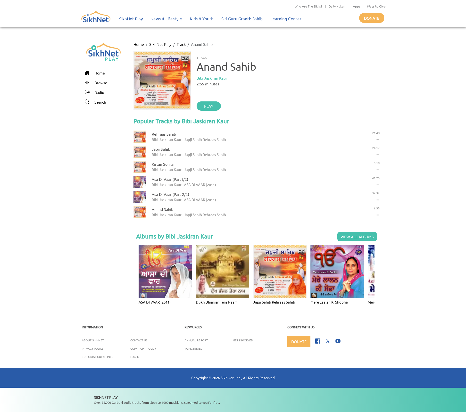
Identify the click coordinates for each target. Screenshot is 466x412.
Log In (134, 357)
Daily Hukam (337, 6)
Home (138, 44)
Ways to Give (376, 6)
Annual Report (196, 340)
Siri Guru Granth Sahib (242, 18)
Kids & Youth (202, 18)
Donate (371, 18)
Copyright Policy (143, 348)
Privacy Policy (92, 348)
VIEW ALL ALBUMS (357, 236)
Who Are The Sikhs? (308, 6)
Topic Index (193, 348)
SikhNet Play (131, 18)
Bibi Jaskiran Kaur (212, 77)
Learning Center (285, 18)
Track (181, 44)
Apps (356, 6)
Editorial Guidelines (97, 357)
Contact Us (138, 340)
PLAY (208, 106)
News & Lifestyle (166, 18)
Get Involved (243, 340)
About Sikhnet (93, 340)
